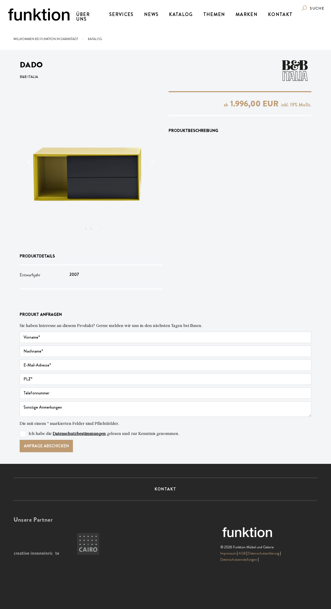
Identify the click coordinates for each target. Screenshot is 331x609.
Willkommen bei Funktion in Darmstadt (45, 39)
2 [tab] (91, 228)
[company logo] (38, 15)
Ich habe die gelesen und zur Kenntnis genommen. (104, 434)
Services (121, 14)
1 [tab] (85, 228)
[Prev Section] (30, 162)
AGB (242, 553)
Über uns (82, 16)
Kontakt (280, 14)
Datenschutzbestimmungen (79, 434)
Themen (214, 14)
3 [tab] (96, 228)
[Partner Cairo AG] (88, 544)
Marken (247, 14)
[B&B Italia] (294, 70)
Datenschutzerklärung (263, 553)
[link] (312, 8)
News (151, 14)
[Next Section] (152, 162)
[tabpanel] (91, 162)
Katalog (181, 14)
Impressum (228, 553)
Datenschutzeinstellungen (238, 559)
